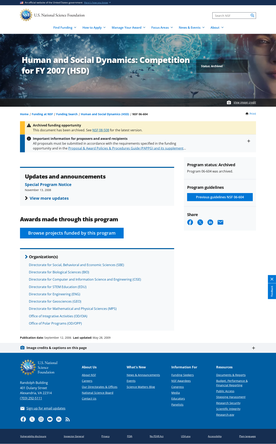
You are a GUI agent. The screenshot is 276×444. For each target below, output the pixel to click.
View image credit (245, 102)
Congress (177, 387)
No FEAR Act (156, 436)
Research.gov (225, 415)
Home (24, 114)
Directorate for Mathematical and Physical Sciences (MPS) (73, 308)
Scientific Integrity (228, 409)
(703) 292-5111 (31, 398)
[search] (252, 15)
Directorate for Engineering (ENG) (54, 294)
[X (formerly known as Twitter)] (32, 419)
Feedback (272, 291)
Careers (87, 381)
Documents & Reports (231, 375)
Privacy (105, 436)
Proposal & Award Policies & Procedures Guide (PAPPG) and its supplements (126, 148)
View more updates (49, 198)
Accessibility (215, 436)
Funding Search (67, 114)
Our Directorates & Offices (99, 387)
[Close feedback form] (272, 279)
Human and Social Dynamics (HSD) (105, 114)
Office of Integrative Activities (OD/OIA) (58, 316)
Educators (178, 398)
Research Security (228, 403)
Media (175, 393)
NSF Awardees (181, 381)
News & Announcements (143, 375)
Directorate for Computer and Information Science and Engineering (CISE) (85, 279)
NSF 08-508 (100, 130)
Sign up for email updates (45, 408)
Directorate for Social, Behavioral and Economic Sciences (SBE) (76, 265)
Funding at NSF (42, 114)
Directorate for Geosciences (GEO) (55, 301)
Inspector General (74, 436)
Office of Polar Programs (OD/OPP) (55, 323)
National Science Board (97, 393)
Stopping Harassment (230, 397)
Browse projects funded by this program (72, 233)
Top (267, 322)
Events (131, 381)
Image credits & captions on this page (56, 348)
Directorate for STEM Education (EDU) (57, 287)
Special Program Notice (48, 184)
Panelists (177, 404)
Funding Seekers (182, 375)
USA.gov (186, 436)
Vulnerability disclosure (33, 436)
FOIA (129, 436)
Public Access (225, 391)
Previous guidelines (220, 197)
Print (253, 114)
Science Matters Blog (141, 387)
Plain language (247, 436)
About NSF (89, 375)
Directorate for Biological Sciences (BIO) (59, 272)
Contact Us (89, 398)
